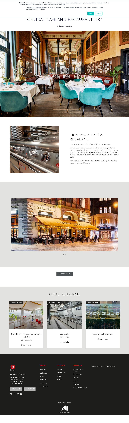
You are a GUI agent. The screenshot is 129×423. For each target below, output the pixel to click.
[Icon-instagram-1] (11, 394)
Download (44, 380)
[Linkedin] (21, 394)
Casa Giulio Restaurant (103, 334)
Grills (75, 381)
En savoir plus (26, 345)
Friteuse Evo (77, 374)
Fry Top (75, 378)
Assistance (43, 383)
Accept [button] (91, 13)
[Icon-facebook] (14, 394)
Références (44, 373)
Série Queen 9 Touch (80, 388)
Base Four (76, 384)
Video (42, 377)
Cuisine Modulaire (65, 26)
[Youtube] (18, 394)
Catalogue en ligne (97, 366)
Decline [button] (99, 13)
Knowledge (44, 386)
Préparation (61, 373)
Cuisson (59, 370)
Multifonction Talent (78, 370)
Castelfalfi (64, 334)
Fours (59, 376)
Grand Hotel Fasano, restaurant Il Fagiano (26, 336)
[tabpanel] (64, 224)
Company (43, 370)
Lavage (59, 379)
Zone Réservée (110, 366)
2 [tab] (65, 254)
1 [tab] (63, 254)
